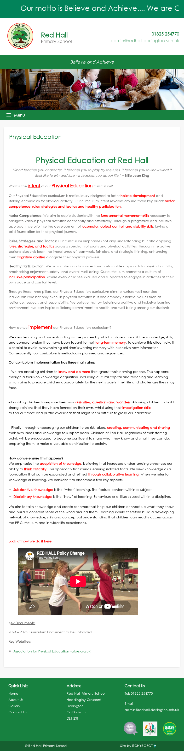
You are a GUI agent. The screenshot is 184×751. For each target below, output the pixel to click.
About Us (15, 699)
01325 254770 (142, 693)
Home (13, 693)
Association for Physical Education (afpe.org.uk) (52, 651)
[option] (125, 726)
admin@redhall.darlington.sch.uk (145, 40)
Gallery (14, 706)
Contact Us (17, 712)
